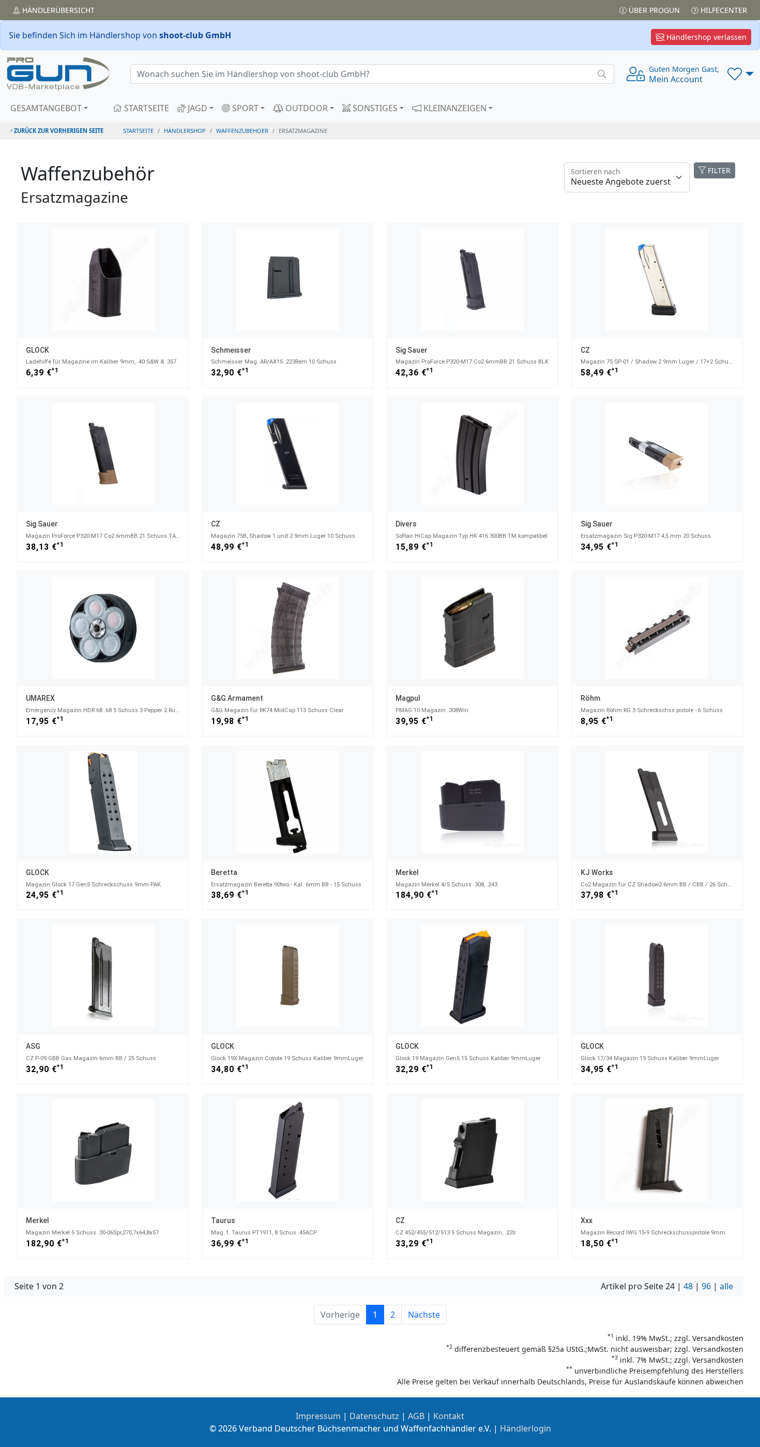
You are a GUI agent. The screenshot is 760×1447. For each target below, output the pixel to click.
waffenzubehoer (242, 130)
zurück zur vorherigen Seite (57, 130)
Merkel (407, 872)
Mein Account (684, 74)
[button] (740, 74)
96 (706, 1286)
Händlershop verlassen (705, 37)
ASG (33, 1046)
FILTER (718, 170)
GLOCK (37, 350)
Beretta (224, 872)
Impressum (318, 1416)
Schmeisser (231, 350)
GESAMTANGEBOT (46, 108)
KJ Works (597, 872)
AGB (416, 1416)
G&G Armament (237, 698)
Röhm (590, 698)
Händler (57, 10)
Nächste (424, 1314)
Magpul (408, 698)
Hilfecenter (722, 10)
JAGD (196, 108)
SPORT (244, 108)
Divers (406, 524)
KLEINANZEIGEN (454, 108)
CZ (585, 350)
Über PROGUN (653, 10)
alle (726, 1286)
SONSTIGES (374, 108)
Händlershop (185, 130)
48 (688, 1286)
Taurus (223, 1220)
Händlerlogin (525, 1428)
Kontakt (448, 1416)
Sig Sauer (412, 350)
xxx (586, 1220)
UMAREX (40, 698)
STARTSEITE (145, 108)
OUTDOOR (305, 108)
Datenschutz (374, 1416)
